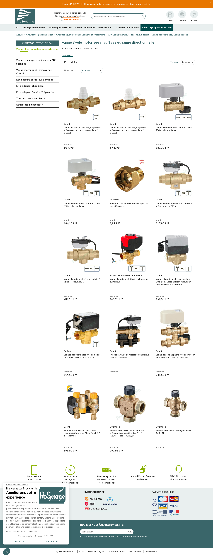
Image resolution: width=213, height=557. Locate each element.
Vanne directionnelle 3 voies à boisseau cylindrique (129, 280)
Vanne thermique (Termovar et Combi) (34, 71)
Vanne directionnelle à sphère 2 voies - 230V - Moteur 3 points (174, 128)
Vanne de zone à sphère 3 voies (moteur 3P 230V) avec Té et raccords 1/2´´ (175, 356)
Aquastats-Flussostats (29, 104)
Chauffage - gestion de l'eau (37, 43)
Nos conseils (135, 551)
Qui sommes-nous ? (65, 551)
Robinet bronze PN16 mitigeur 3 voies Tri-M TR (174, 431)
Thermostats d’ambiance (30, 98)
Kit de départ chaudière (30, 85)
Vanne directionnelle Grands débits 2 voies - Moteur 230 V (82, 280)
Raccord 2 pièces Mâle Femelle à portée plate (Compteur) (129, 204)
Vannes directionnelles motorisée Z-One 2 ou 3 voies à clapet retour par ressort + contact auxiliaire (173, 282)
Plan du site (151, 551)
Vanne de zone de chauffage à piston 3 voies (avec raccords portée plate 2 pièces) (82, 130)
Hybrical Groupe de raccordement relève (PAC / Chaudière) (129, 356)
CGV (81, 551)
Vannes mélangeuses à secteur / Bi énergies (36, 61)
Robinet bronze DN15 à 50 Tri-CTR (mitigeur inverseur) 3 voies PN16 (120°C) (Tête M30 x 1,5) (127, 433)
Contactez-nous (117, 551)
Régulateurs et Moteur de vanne (34, 79)
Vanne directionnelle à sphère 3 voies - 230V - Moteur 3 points (82, 204)
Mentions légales (96, 551)
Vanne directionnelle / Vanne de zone (37, 49)
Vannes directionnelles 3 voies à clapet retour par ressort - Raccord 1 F (83, 356)
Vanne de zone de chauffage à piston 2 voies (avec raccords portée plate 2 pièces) (128, 130)
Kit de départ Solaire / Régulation (35, 92)
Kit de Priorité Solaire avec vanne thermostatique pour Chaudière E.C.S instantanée (82, 433)
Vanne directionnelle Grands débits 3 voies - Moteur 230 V (174, 204)
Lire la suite (67, 55)
